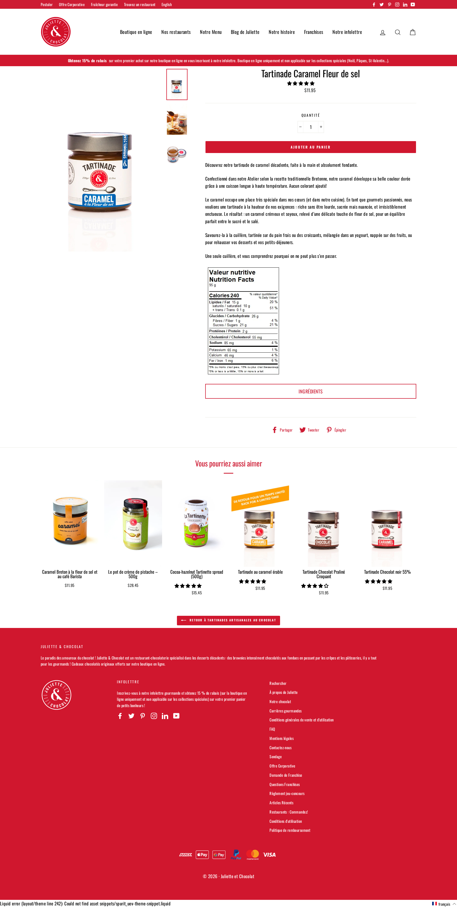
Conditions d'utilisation (285, 821)
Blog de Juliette (245, 31)
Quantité (310, 115)
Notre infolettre (347, 31)
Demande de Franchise (285, 775)
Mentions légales (281, 738)
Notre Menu (211, 31)
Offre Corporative (72, 4)
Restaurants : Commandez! (288, 812)
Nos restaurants (176, 31)
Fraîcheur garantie (104, 4)
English (167, 4)
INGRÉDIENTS (311, 391)
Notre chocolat (280, 701)
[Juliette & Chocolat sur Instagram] (154, 715)
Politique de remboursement (289, 830)
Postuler (47, 4)
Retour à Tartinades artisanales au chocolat (232, 620)
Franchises (313, 31)
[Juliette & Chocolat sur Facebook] (120, 715)
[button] (301, 83)
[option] (228, 60)
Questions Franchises (284, 784)
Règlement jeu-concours (286, 793)
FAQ (272, 729)
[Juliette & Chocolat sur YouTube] (176, 715)
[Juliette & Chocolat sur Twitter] (131, 715)
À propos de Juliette (283, 692)
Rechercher (277, 683)
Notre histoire (282, 31)
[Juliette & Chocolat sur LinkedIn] (165, 715)
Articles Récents (281, 802)
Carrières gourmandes (285, 710)
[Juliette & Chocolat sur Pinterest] (142, 715)
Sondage (275, 756)
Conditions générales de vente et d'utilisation (301, 719)
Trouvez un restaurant (140, 4)
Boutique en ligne (136, 31)
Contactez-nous (280, 747)
